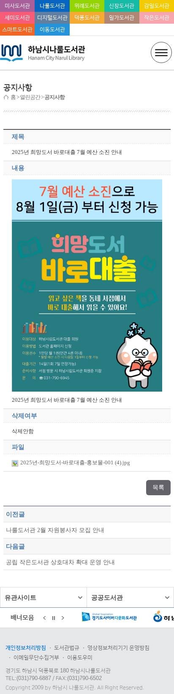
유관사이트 (20, 597)
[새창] (110, 618)
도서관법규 (66, 648)
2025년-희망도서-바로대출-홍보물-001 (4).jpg (75, 462)
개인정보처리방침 (25, 648)
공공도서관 (107, 597)
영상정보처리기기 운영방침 (118, 648)
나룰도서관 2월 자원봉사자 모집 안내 (55, 530)
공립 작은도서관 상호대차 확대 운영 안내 (60, 562)
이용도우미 (79, 658)
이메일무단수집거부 (36, 658)
